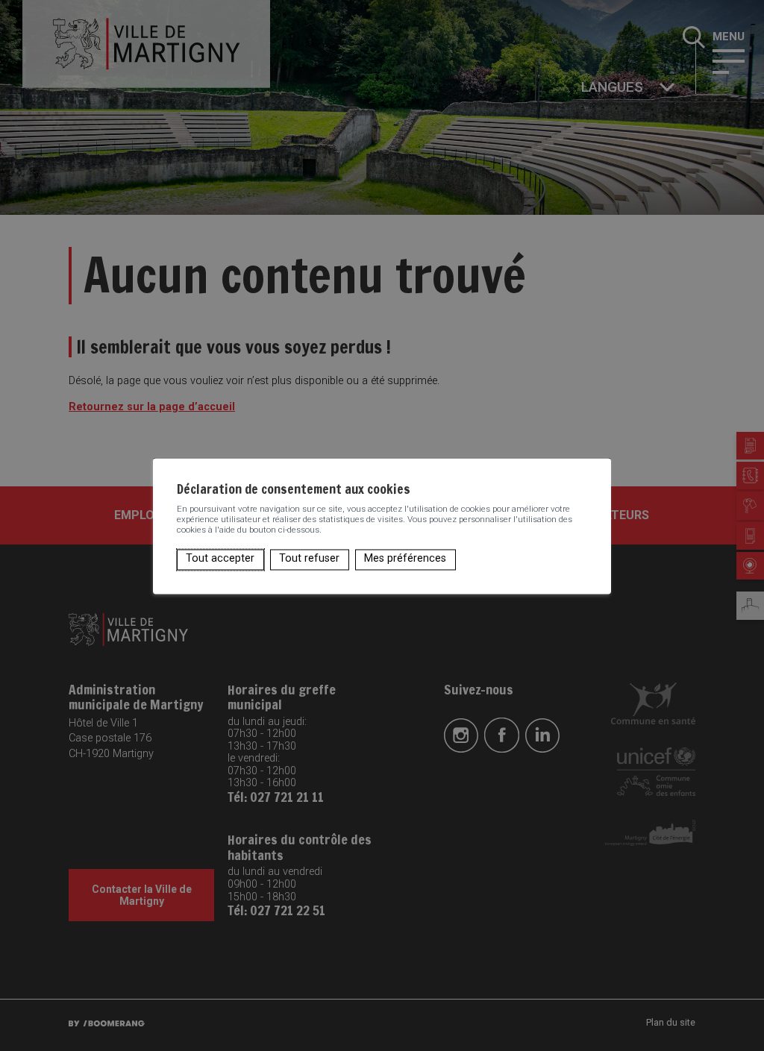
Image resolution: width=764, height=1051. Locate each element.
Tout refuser (309, 559)
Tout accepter (220, 559)
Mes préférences (405, 559)
